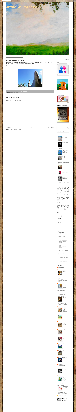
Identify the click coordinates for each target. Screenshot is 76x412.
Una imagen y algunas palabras (62, 259)
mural (60, 207)
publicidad (61, 211)
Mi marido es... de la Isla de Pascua (65, 345)
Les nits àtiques (61, 296)
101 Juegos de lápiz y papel (64, 137)
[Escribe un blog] (22, 91)
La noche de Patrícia (62, 254)
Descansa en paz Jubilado (62, 294)
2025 (59, 218)
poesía (62, 209)
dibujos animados (60, 200)
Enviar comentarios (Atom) (16, 129)
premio (67, 209)
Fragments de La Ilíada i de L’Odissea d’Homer (62, 305)
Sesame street (59, 191)
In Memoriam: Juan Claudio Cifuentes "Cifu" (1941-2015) (65, 388)
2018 (59, 222)
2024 (59, 219)
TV (57, 193)
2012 (59, 231)
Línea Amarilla (60, 148)
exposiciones (62, 201)
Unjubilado (60, 293)
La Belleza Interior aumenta (64, 157)
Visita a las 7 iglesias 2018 (65, 351)
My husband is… (61, 343)
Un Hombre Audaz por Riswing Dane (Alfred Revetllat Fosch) (65, 309)
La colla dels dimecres (62, 283)
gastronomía (66, 202)
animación (61, 194)
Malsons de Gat (65, 142)
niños (65, 208)
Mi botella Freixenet (61, 233)
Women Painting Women (62, 357)
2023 (59, 221)
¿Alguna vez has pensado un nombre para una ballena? (65, 152)
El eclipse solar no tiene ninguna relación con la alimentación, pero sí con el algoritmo (62, 280)
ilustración (67, 205)
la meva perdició (61, 336)
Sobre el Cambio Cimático (64, 324)
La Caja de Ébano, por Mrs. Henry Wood (65, 178)
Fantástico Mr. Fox (61, 236)
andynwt (39, 409)
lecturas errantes (61, 385)
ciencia (58, 197)
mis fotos (17, 92)
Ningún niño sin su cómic (63, 240)
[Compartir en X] (23, 91)
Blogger (49, 409)
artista (11, 92)
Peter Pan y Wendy (61, 256)
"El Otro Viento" (60, 364)
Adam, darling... (64, 315)
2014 (59, 228)
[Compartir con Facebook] (25, 91)
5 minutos (59, 268)
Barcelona (59, 189)
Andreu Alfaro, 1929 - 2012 (63, 257)
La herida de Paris (61, 350)
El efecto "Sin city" (61, 253)
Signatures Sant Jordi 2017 (65, 369)
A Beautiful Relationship (61, 187)
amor (67, 193)
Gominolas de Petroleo (62, 395)
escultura (13, 92)
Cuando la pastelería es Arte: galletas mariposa (63, 163)
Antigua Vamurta (61, 267)
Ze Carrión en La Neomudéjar (63, 393)
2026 (59, 216)
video (67, 211)
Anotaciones (59, 188)
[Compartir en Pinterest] (26, 91)
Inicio (31, 127)
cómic (65, 199)
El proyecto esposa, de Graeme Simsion (65, 172)
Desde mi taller (21, 7)
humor (58, 205)
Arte (65, 188)
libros (60, 206)
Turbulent (60, 245)
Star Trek (66, 191)
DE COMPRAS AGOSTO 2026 (65, 271)
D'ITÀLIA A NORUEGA (65, 330)
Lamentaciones (61, 235)
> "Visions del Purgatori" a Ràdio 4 (65, 338)
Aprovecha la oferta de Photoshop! (62, 238)
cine (65, 198)
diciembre (60, 232)
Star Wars (60, 192)
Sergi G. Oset (66, 190)
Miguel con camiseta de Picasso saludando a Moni (65, 378)
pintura (58, 209)
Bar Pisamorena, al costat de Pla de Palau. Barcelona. (65, 286)
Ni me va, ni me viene (61, 392)
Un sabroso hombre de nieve (63, 182)
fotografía (58, 202)
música (58, 208)
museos (65, 207)
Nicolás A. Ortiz (59, 190)
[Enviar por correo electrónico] (21, 91)
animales (67, 194)
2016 (59, 225)
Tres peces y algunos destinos (62, 247)
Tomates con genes (61, 290)
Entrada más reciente (10, 127)
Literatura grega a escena (62, 303)
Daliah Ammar (65, 358)
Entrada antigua (51, 127)
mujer (67, 206)
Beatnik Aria (65, 189)
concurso (59, 199)
